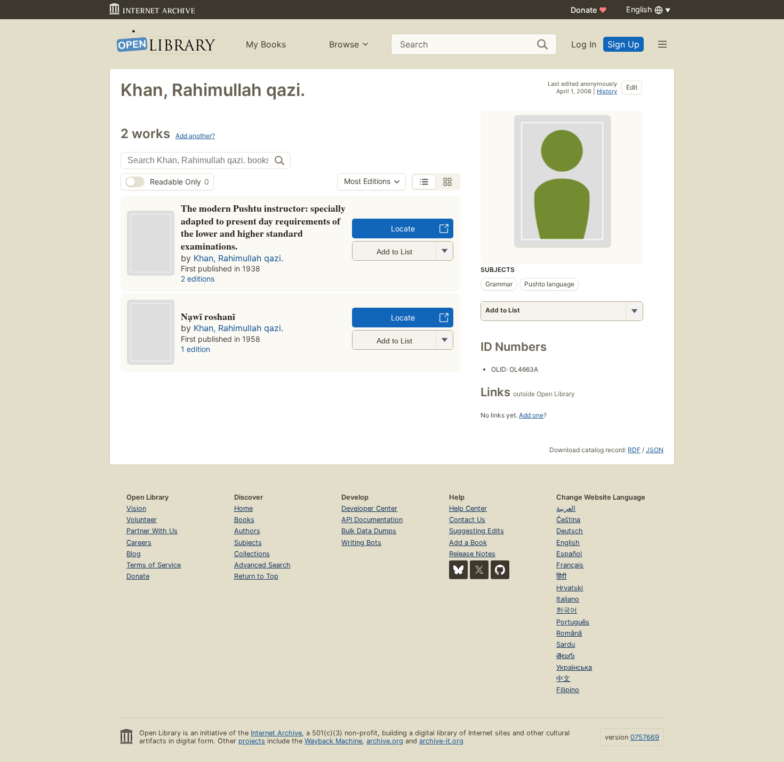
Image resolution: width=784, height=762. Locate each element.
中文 (563, 679)
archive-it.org (441, 741)
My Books (266, 44)
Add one (531, 415)
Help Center (468, 508)
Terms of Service (153, 565)
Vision (136, 508)
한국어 (566, 610)
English (568, 543)
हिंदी (561, 576)
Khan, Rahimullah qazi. (238, 258)
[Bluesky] (458, 569)
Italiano (567, 599)
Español (569, 554)
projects (251, 741)
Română (569, 633)
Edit (631, 87)
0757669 (644, 737)
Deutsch (569, 531)
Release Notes (472, 554)
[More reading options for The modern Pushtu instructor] (444, 251)
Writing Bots (361, 543)
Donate (589, 9)
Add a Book (468, 543)
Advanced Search (262, 565)
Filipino (567, 690)
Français (569, 565)
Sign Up (623, 44)
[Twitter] (479, 569)
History (607, 91)
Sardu (565, 644)
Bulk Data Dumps (368, 531)
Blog (133, 554)
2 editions (197, 278)
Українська (574, 667)
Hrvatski (569, 588)
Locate (403, 228)
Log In (583, 44)
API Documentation (372, 520)
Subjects (248, 543)
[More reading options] (634, 311)
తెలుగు (565, 656)
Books (244, 520)
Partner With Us (152, 531)
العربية (565, 508)
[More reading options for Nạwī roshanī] (444, 340)
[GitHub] (500, 569)
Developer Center (369, 508)
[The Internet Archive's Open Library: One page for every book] (165, 44)
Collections (252, 554)
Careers (138, 543)
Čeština (568, 520)
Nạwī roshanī (208, 316)
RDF (634, 450)
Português (572, 622)
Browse (344, 44)
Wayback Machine (333, 741)
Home (243, 508)
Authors (247, 531)
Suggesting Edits (476, 531)
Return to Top (256, 576)
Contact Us (467, 520)
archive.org (384, 741)
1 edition (195, 349)
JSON (654, 450)
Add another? (195, 136)
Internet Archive (276, 733)
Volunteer (141, 520)
